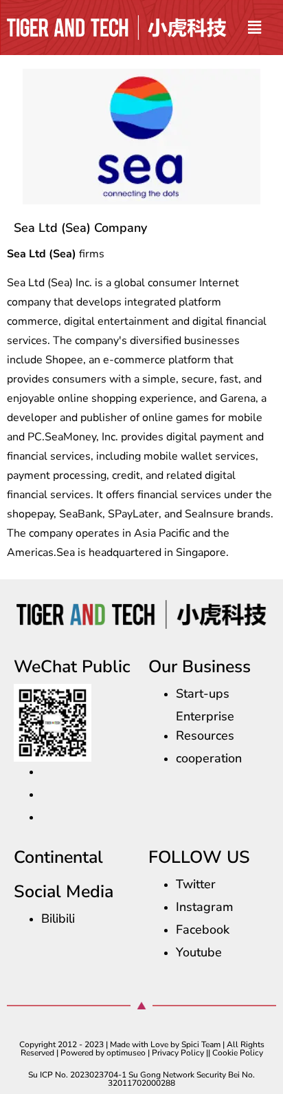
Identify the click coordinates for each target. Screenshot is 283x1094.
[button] (255, 27)
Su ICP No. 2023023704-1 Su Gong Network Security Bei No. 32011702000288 (141, 1078)
